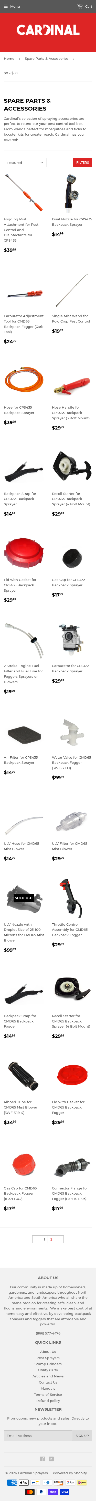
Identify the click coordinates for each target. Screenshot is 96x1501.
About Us (48, 1352)
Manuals (48, 1388)
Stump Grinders (48, 1364)
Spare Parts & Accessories (47, 58)
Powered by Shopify (70, 1473)
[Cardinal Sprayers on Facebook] (42, 1460)
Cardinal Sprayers (33, 1473)
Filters (82, 162)
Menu (15, 6)
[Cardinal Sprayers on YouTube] (51, 1460)
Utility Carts (48, 1370)
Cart (88, 6)
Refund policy (48, 1401)
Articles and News (48, 1376)
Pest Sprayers (48, 1358)
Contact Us (48, 1382)
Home (9, 58)
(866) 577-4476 (48, 1333)
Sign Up (82, 1436)
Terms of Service (48, 1394)
